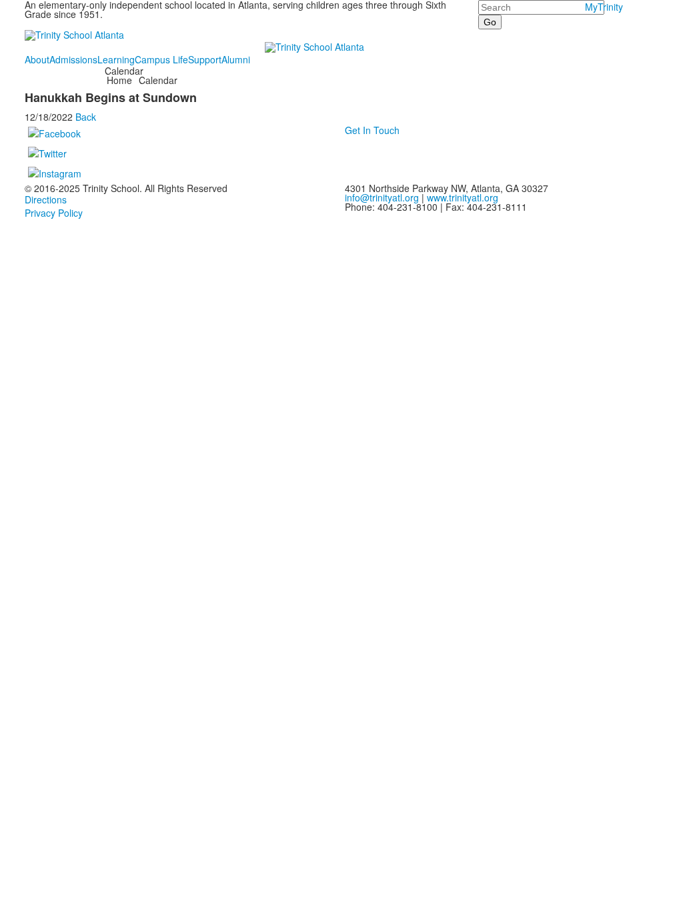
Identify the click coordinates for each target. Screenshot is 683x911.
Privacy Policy (54, 212)
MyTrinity (604, 6)
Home (121, 80)
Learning (116, 59)
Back (85, 116)
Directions (46, 199)
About (37, 59)
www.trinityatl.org (462, 197)
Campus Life (161, 59)
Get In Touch (372, 130)
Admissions (73, 59)
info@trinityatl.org (382, 197)
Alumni (235, 59)
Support (204, 59)
